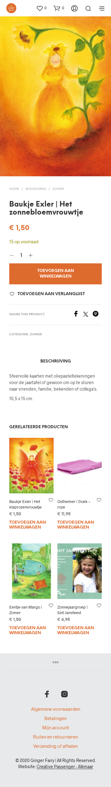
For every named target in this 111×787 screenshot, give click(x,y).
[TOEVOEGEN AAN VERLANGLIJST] (51, 499)
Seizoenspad (35, 189)
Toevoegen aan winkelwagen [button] (27, 525)
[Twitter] (87, 315)
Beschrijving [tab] (55, 361)
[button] (41, 8)
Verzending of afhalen (55, 746)
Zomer (58, 189)
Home (14, 189)
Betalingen (55, 718)
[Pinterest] (97, 315)
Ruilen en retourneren (55, 736)
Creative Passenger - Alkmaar (65, 766)
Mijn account (55, 727)
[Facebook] (78, 315)
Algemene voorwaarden (55, 709)
